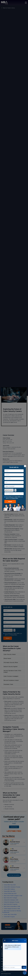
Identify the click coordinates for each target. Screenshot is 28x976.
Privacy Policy (15, 498)
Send (24, 967)
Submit (10, 501)
